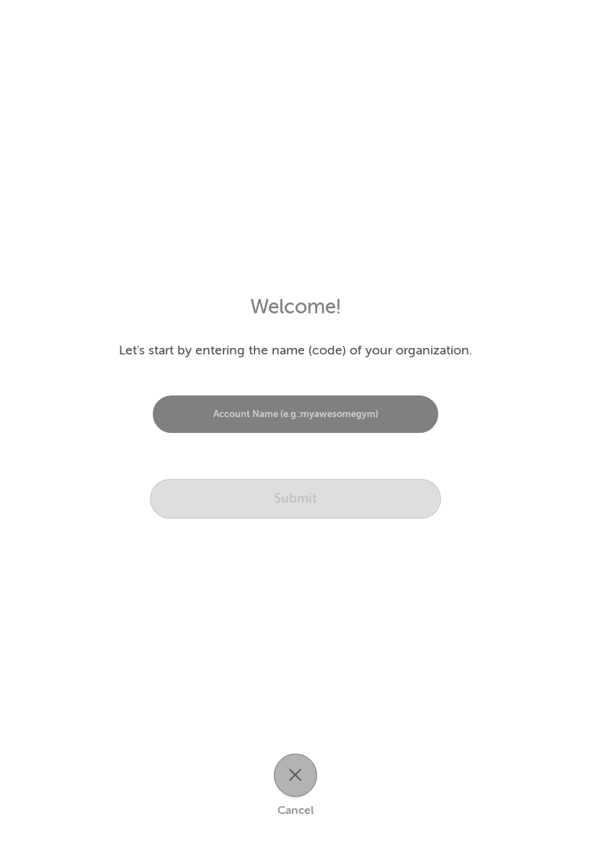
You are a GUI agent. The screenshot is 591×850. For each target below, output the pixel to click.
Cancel (295, 811)
